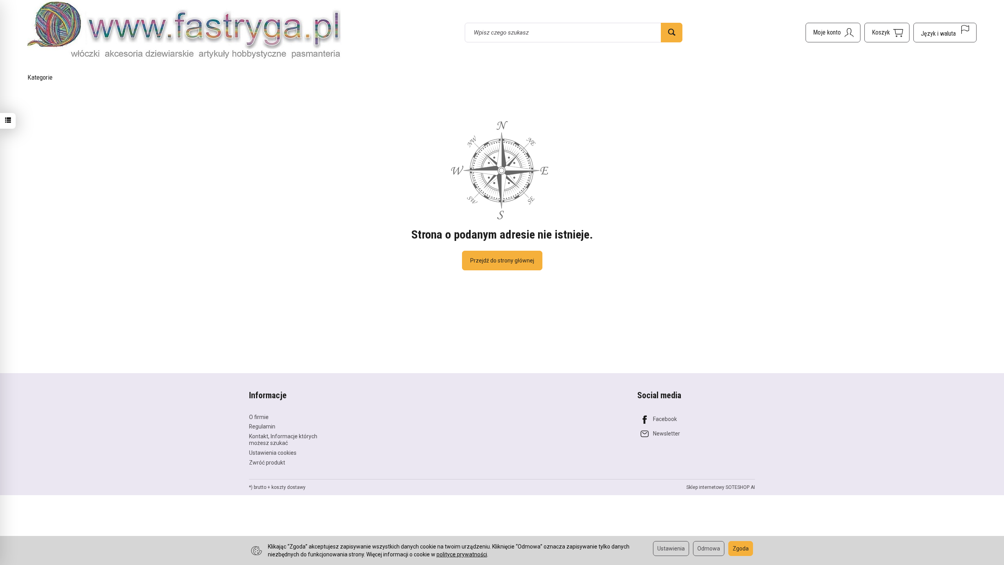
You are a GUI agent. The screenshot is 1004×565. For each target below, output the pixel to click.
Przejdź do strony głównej (502, 260)
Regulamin (262, 426)
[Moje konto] (833, 32)
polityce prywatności (462, 554)
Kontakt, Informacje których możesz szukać (283, 439)
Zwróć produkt (267, 462)
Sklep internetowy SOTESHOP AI (720, 487)
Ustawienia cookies (272, 453)
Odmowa (708, 548)
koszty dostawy (288, 487)
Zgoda (741, 548)
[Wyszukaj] (671, 32)
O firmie (259, 417)
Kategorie (40, 77)
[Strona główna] (184, 31)
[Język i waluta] (945, 32)
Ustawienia (671, 548)
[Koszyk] (886, 32)
